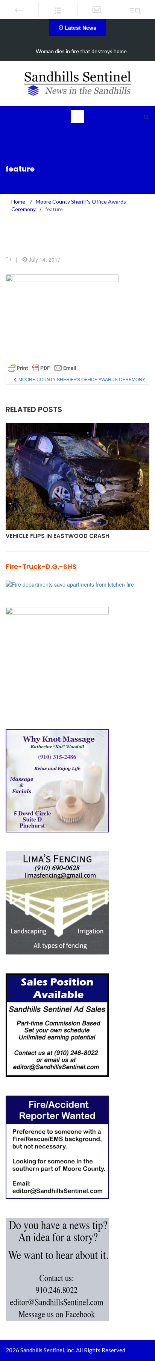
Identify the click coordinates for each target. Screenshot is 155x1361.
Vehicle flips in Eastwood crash (57, 536)
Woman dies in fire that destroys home (81, 51)
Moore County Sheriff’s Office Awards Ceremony (81, 379)
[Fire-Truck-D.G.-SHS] (70, 583)
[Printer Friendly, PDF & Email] (42, 368)
